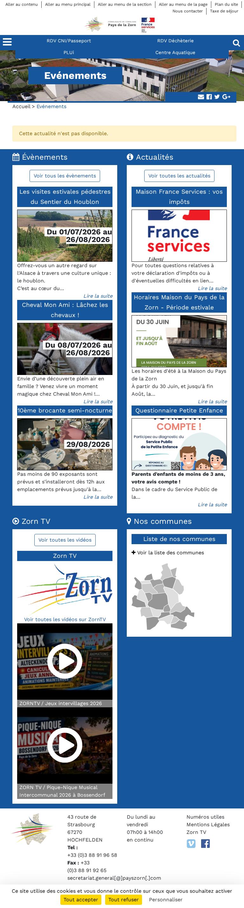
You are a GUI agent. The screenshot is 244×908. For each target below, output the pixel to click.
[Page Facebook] (205, 843)
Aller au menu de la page (183, 4)
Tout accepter (81, 900)
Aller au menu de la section (125, 4)
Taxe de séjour (224, 11)
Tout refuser (123, 900)
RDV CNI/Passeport (69, 41)
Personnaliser (166, 900)
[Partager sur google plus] (226, 97)
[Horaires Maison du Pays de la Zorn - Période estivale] (179, 341)
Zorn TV (196, 832)
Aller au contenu (21, 4)
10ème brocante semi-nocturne (64, 410)
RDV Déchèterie (175, 41)
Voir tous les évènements (65, 176)
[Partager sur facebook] (209, 97)
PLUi (69, 52)
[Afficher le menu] (7, 42)
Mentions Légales (208, 824)
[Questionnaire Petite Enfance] (179, 444)
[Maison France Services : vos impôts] (179, 235)
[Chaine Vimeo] (191, 843)
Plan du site (226, 4)
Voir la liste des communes (170, 553)
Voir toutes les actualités (179, 176)
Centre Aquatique (175, 52)
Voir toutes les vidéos (65, 540)
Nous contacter (188, 11)
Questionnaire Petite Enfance (179, 410)
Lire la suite (97, 296)
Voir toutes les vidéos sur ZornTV (65, 619)
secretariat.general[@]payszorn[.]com (114, 878)
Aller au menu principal (68, 4)
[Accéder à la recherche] (236, 42)
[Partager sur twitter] (217, 97)
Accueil (21, 106)
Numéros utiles (205, 817)
